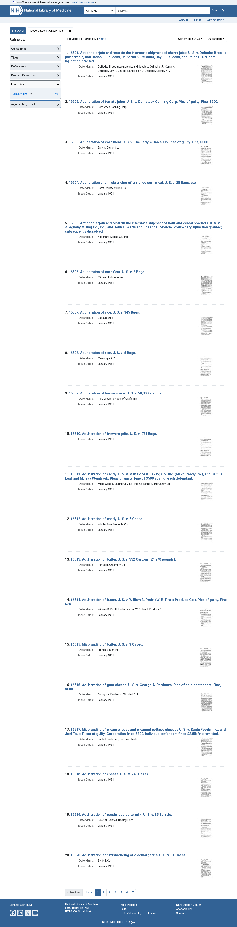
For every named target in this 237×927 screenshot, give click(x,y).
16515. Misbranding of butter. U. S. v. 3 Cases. (107, 644)
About (184, 20)
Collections (18, 48)
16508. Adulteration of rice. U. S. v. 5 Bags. (102, 353)
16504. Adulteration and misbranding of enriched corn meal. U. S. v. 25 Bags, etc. (133, 182)
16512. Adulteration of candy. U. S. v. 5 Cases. (107, 519)
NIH (112, 922)
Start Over (18, 30)
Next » (102, 38)
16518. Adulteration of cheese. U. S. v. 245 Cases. (110, 774)
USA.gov (130, 922)
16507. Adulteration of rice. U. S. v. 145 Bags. (104, 312)
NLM (105, 922)
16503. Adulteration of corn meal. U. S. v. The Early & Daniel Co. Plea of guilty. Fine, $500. (139, 142)
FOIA (124, 909)
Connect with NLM (21, 905)
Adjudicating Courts (23, 104)
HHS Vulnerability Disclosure (138, 913)
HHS (120, 922)
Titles (14, 57)
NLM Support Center (188, 905)
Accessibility (184, 909)
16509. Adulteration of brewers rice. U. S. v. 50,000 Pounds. (115, 393)
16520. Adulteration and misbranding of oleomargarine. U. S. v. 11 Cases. (128, 855)
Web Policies (129, 905)
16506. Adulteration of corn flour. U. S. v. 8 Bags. (107, 272)
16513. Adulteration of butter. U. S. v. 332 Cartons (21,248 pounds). (123, 559)
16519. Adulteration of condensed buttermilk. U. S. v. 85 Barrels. (121, 815)
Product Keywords (23, 75)
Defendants (18, 66)
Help (197, 20)
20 (215, 38)
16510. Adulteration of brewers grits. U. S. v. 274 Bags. (114, 434)
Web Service (215, 20)
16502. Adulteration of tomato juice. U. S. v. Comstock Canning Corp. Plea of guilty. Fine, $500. (143, 102)
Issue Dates (18, 84)
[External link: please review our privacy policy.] (13, 912)
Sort (189, 38)
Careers (181, 913)
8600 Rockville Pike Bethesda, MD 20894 (78, 909)
